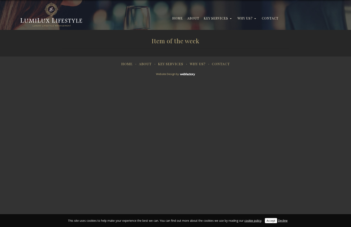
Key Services (216, 18)
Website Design (165, 74)
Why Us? (244, 18)
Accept (270, 221)
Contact (270, 18)
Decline (283, 221)
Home (177, 18)
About (193, 18)
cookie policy (252, 221)
